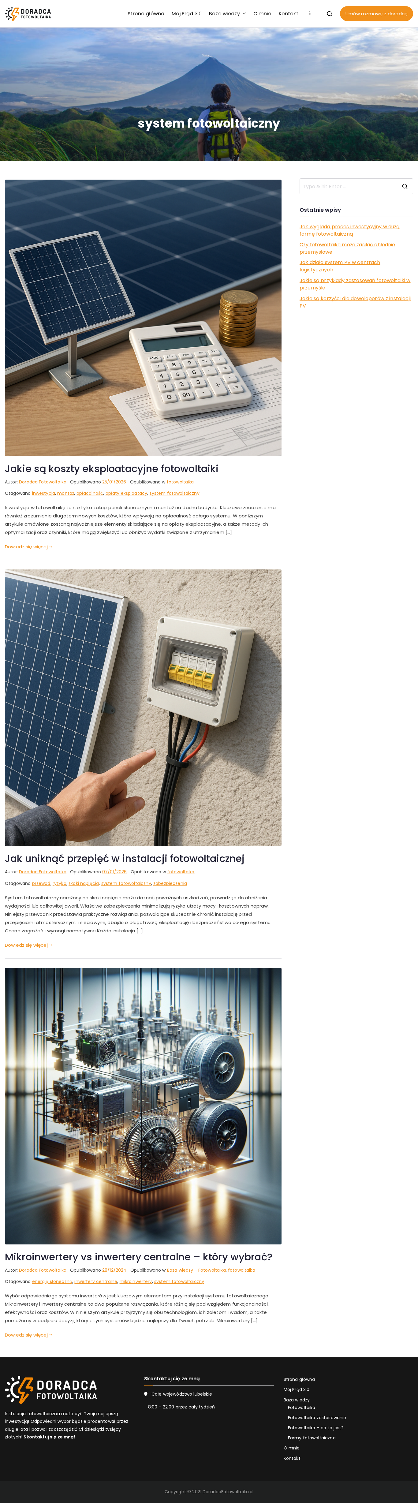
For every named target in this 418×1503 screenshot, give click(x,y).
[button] (243, 13)
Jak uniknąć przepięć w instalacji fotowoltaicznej (124, 858)
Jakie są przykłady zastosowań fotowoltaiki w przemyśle (355, 284)
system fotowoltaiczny (175, 493)
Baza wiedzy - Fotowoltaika (196, 1270)
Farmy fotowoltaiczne (312, 1438)
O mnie (262, 13)
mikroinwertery (136, 1281)
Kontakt (288, 13)
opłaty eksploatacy (126, 493)
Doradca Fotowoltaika (42, 482)
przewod (41, 883)
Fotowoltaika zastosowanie (317, 1418)
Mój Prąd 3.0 (187, 13)
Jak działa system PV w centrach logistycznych (340, 266)
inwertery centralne (95, 1281)
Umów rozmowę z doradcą (376, 13)
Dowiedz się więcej (26, 546)
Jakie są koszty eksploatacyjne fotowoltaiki (111, 469)
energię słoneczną (52, 1281)
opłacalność (90, 493)
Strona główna (146, 13)
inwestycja (43, 493)
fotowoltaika (180, 482)
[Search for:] (356, 186)
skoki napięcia (84, 883)
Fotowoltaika (301, 1407)
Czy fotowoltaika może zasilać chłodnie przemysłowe (347, 248)
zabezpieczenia (170, 883)
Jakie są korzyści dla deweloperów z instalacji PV (355, 302)
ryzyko (59, 883)
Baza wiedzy (224, 13)
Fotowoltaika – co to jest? (316, 1428)
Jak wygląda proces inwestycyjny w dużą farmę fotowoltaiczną (350, 230)
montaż (65, 493)
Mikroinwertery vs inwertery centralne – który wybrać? (138, 1257)
